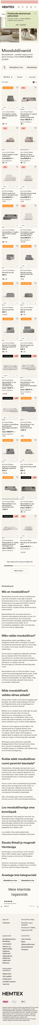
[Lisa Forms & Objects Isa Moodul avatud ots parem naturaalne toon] (17, 186)
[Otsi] (19, 7)
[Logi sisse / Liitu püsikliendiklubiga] (23, 7)
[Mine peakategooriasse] (4, 67)
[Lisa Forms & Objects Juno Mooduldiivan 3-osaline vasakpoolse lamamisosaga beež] (35, 107)
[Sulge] (35, 13)
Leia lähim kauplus (9, 982)
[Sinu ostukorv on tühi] (31, 7)
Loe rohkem (5, 59)
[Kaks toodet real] (33, 82)
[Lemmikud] (27, 7)
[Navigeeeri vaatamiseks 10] (33, 227)
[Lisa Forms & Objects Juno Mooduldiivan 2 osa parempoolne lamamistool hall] (17, 497)
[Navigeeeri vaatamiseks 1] (3, 227)
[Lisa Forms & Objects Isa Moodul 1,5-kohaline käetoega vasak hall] (17, 460)
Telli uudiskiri (7, 976)
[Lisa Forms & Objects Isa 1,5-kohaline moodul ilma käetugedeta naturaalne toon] (35, 225)
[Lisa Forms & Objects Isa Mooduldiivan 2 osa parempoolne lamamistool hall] (35, 418)
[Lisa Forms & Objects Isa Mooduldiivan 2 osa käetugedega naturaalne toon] (17, 375)
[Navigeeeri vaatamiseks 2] (5, 227)
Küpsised (5, 963)
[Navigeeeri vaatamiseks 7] (18, 227)
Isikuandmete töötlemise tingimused (7, 958)
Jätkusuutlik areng (27, 944)
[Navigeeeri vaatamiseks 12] (36, 227)
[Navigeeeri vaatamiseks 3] (8, 227)
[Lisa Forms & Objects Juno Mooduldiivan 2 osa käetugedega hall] (35, 497)
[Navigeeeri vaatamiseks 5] (13, 227)
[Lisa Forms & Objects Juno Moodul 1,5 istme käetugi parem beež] (35, 148)
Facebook (6, 923)
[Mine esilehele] (8, 7)
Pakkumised (6, 974)
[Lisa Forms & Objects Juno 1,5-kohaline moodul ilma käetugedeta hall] (17, 107)
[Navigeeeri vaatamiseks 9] (32, 227)
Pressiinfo (24, 950)
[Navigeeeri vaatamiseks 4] (10, 227)
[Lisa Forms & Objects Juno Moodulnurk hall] (17, 266)
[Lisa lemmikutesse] (17, 87)
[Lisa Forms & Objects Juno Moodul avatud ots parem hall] (35, 338)
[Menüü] (35, 7)
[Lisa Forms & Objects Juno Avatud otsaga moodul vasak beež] (17, 148)
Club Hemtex (26, 939)
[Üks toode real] (36, 82)
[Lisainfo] (33, 120)
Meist (23, 942)
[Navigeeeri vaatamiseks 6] (15, 227)
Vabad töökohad (27, 947)
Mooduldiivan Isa (27, 880)
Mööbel (4, 14)
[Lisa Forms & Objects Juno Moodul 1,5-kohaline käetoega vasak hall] (17, 338)
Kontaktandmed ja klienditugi (8, 940)
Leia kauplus (6, 944)
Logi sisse (5, 984)
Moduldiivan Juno (16, 67)
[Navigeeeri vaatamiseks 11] (35, 227)
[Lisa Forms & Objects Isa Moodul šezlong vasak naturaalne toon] (35, 186)
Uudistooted (6, 979)
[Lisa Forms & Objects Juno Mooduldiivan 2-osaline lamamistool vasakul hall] (17, 225)
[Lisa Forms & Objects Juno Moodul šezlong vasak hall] (35, 460)
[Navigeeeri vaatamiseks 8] (31, 227)
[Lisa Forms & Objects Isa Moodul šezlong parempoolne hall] (35, 266)
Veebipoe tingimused (6, 952)
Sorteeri (19, 77)
